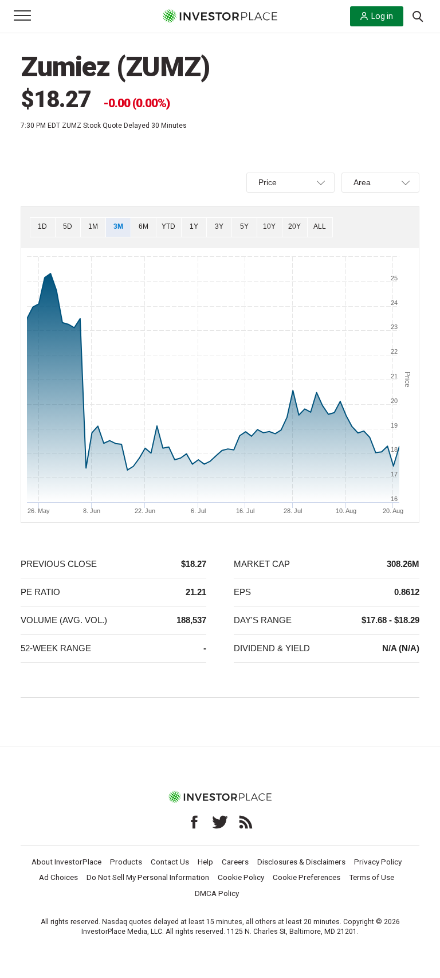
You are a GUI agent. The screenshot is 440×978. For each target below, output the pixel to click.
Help (205, 861)
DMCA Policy (217, 893)
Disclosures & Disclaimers (301, 861)
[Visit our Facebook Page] (194, 822)
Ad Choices (58, 877)
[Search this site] (417, 15)
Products (126, 861)
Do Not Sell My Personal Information (148, 877)
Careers (235, 861)
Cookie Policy (241, 877)
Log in (382, 16)
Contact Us (170, 861)
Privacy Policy (378, 861)
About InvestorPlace (66, 861)
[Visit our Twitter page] (220, 822)
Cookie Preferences (306, 877)
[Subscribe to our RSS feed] (245, 822)
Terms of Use (371, 877)
